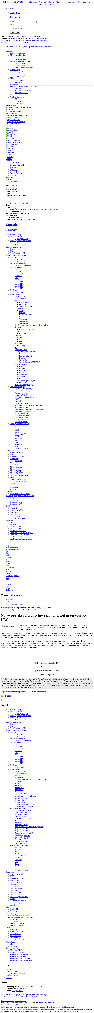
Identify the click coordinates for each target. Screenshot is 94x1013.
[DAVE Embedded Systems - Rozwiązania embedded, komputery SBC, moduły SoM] (16, 116)
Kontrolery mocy (21, 393)
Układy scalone (20, 65)
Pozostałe (22, 304)
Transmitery (23, 323)
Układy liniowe (20, 368)
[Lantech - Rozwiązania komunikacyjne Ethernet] (9, 132)
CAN (21, 311)
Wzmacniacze (24, 374)
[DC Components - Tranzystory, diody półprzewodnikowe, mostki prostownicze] (13, 118)
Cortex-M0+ (19, 282)
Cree (7, 553)
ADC (21, 339)
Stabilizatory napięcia (22, 413)
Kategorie (9, 51)
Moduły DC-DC (21, 395)
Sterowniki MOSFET (22, 415)
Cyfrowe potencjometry (23, 389)
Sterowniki (23, 360)
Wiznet (8, 588)
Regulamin (9, 600)
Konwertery (14, 459)
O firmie (9, 159)
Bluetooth (18, 461)
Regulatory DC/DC (22, 407)
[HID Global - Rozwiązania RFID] (11, 126)
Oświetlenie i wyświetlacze (24, 397)
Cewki (12, 249)
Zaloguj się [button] (10, 8)
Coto (7, 551)
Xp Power (9, 590)
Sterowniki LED (21, 350)
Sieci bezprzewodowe (18, 479)
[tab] (49, 224)
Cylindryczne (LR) (21, 239)
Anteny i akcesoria (21, 72)
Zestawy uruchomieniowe (24, 68)
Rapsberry (18, 444)
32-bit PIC (18, 276)
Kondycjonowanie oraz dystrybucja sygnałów (31, 325)
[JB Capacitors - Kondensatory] (11, 130)
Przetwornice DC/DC (18, 531)
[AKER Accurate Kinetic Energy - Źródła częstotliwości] (18, 107)
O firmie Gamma (12, 976)
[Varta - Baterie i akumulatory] (8, 155)
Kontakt (8, 179)
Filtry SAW (19, 89)
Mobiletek (9, 572)
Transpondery (15, 516)
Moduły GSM (15, 469)
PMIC (17, 399)
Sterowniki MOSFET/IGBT (29, 362)
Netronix (9, 574)
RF (16, 348)
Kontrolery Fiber (25, 315)
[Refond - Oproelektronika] (9, 146)
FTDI (17, 436)
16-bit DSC (19, 272)
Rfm (7, 580)
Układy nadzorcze (21, 420)
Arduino (18, 428)
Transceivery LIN (25, 307)
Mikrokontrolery (21, 63)
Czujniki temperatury (22, 259)
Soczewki (18, 82)
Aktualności (10, 177)
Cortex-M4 (19, 286)
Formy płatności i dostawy (15, 604)
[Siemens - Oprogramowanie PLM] (9, 148)
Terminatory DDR (21, 418)
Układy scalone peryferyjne (25, 381)
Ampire (8, 545)
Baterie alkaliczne (16, 237)
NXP (16, 440)
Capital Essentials (16, 173)
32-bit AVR (19, 274)
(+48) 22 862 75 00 (34, 36)
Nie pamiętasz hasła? (17, 28)
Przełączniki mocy (21, 403)
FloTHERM (14, 171)
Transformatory (20, 59)
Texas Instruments (21, 448)
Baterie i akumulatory (13, 235)
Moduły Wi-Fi (20, 76)
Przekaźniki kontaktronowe (20, 494)
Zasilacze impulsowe (13, 527)
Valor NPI (13, 175)
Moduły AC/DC (16, 529)
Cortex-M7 (19, 288)
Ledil (7, 565)
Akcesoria (18, 426)
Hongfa (8, 561)
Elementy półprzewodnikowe (16, 255)
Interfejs (18, 300)
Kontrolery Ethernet (26, 329)
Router (12, 477)
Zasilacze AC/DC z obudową (20, 537)
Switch (12, 483)
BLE (16, 465)
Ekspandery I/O (20, 296)
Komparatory (24, 370)
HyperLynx (14, 167)
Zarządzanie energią (17, 387)
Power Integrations (12, 576)
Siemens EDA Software (14, 163)
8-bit (16, 278)
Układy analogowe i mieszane (25, 352)
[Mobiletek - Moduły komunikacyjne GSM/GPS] (10, 136)
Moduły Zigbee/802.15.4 (19, 475)
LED (7, 485)
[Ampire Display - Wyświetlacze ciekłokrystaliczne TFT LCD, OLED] (9, 109)
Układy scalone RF (22, 481)
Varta (7, 586)
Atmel (17, 432)
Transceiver (23, 321)
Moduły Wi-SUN (16, 473)
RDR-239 (7, 696)
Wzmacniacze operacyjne (24, 385)
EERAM (22, 333)
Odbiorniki (23, 319)
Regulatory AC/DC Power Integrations (29, 405)
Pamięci (17, 331)
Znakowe (13, 524)
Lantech (8, 563)
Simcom (8, 582)
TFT (11, 522)
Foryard (8, 557)
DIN (16, 99)
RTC (21, 378)
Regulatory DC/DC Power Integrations (29, 409)
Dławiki (18, 57)
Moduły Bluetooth (16, 463)
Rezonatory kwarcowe (23, 91)
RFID (8, 506)
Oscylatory (14, 500)
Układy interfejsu (21, 364)
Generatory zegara (21, 298)
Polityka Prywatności (13, 602)
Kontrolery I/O (24, 302)
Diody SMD (19, 80)
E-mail (12, 22)
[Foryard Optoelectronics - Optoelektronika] (15, 122)
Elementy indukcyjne (13, 247)
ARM (17, 280)
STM (16, 446)
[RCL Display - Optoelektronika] (11, 144)
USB (21, 366)
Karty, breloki (20, 518)
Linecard (9, 161)
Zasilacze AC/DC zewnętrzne (21, 539)
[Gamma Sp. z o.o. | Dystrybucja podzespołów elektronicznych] (24, 40)
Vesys (12, 169)
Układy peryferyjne (22, 376)
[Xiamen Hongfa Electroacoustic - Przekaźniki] (9, 128)
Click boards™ (20, 434)
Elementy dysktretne (17, 263)
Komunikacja (19, 309)
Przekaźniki (10, 492)
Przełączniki (14, 290)
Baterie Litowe (15, 243)
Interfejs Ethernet (25, 356)
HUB (12, 455)
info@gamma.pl (20, 36)
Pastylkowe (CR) (21, 245)
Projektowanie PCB (17, 165)
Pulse (7, 578)
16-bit (17, 269)
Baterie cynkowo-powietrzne (20, 241)
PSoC (17, 442)
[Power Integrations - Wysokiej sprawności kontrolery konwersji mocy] (13, 140)
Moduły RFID (15, 514)
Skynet (8, 584)
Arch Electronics (12, 547)
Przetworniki (19, 337)
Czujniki (13, 257)
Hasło (12, 24)
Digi (7, 555)
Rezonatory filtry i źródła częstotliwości (20, 496)
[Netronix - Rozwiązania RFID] (10, 138)
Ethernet (22, 313)
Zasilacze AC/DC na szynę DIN (21, 533)
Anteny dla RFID (16, 510)
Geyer (8, 559)
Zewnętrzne (19, 103)
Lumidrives (10, 567)
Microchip (18, 438)
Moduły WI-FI (15, 471)
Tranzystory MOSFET (23, 265)
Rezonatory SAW (21, 93)
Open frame (19, 101)
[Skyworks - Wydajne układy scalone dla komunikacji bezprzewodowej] (10, 150)
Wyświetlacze (10, 520)
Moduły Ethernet (21, 74)
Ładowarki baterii (21, 422)
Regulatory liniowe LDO (24, 411)
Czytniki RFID (15, 512)
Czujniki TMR (20, 261)
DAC (21, 341)
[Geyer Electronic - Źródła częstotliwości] (13, 124)
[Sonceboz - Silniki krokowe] (10, 153)
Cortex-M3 (19, 284)
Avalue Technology (13, 549)
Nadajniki (22, 317)
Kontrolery (19, 327)
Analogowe (19, 292)
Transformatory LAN (18, 253)
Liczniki (22, 372)
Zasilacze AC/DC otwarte (19, 535)
